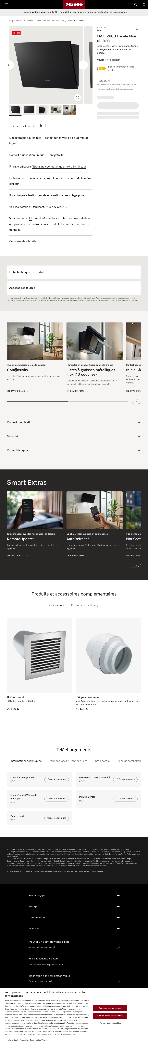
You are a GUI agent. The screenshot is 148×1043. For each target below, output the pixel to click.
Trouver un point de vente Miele (49, 941)
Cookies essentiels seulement (110, 1016)
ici (30, 218)
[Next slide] (83, 65)
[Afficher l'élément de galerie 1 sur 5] (15, 110)
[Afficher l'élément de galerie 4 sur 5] (56, 110)
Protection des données (30, 1040)
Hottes (30, 21)
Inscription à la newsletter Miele (49, 975)
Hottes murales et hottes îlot (50, 21)
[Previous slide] (9, 65)
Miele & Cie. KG (56, 207)
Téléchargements (56, 779)
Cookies (44, 1040)
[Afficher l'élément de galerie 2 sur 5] (29, 110)
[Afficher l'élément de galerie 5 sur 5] (69, 110)
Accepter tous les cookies (110, 1008)
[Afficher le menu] (6, 4)
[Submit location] (118, 948)
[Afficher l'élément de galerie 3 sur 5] (42, 110)
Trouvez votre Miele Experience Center (46, 965)
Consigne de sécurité (23, 241)
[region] (50, 65)
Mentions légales (12, 1040)
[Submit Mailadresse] (118, 982)
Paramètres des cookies (110, 1023)
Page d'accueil (15, 21)
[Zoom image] (77, 97)
